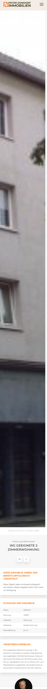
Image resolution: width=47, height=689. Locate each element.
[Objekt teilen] (26, 559)
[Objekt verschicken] (19, 559)
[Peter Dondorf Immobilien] (19, 4)
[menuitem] (40, 4)
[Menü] (40, 4)
